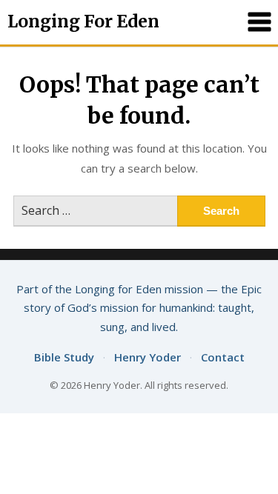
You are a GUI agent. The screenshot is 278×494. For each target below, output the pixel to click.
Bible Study (64, 357)
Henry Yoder (147, 357)
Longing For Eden (83, 21)
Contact (223, 357)
